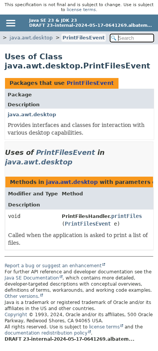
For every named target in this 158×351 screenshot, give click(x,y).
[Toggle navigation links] (10, 23)
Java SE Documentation (32, 278)
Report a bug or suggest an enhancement (53, 265)
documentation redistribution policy (46, 333)
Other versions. (22, 296)
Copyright (16, 314)
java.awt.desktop (31, 38)
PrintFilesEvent (84, 38)
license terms (81, 9)
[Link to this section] (78, 162)
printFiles (126, 216)
